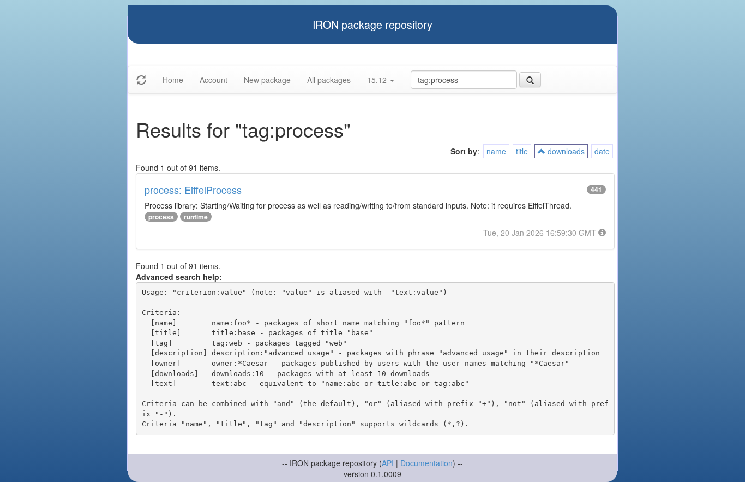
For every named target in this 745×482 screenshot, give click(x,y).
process (161, 217)
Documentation (426, 462)
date (602, 151)
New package (267, 79)
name (496, 151)
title (522, 151)
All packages (329, 79)
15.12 (378, 79)
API (388, 462)
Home (173, 79)
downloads (565, 151)
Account (213, 79)
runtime (196, 217)
